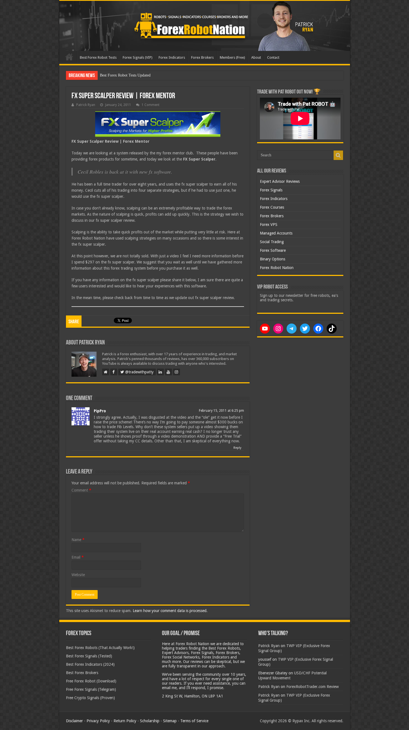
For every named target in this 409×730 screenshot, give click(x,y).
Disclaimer (74, 721)
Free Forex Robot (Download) (91, 681)
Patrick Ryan (85, 105)
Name (78, 539)
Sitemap (170, 721)
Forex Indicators (172, 57)
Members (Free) (232, 57)
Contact (273, 57)
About (256, 57)
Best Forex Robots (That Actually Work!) (100, 647)
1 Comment (150, 105)
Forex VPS (268, 224)
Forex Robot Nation (277, 267)
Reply (237, 448)
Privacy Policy (98, 721)
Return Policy (125, 721)
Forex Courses (272, 207)
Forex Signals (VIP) (137, 57)
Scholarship (149, 721)
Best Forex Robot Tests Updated (125, 75)
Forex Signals (271, 190)
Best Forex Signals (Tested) (89, 656)
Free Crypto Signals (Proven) (90, 698)
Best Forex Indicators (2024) (90, 664)
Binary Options (272, 259)
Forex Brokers (202, 57)
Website (78, 575)
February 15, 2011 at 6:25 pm (221, 411)
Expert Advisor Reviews (280, 181)
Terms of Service (194, 721)
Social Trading (272, 242)
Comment (81, 490)
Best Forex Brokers (82, 672)
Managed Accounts (276, 233)
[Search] (338, 155)
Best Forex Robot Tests (98, 57)
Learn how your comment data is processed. (170, 610)
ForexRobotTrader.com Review (312, 686)
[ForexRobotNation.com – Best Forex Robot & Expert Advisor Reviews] (204, 26)
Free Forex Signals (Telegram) (91, 689)
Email (78, 557)
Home (69, 57)
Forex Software (273, 250)
